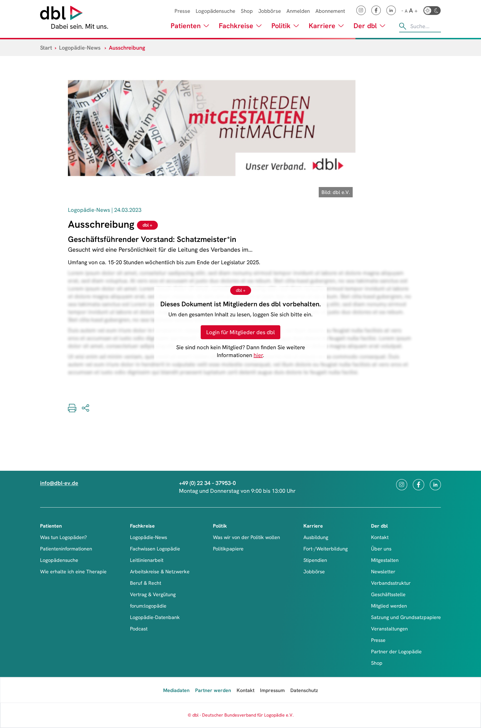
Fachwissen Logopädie (155, 548)
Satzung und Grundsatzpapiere (406, 617)
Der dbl (365, 25)
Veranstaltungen (389, 628)
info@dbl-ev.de (59, 483)
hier (258, 355)
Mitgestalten (385, 560)
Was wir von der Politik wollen (246, 537)
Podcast (139, 628)
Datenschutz (304, 690)
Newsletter (383, 571)
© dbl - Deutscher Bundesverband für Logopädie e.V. (241, 715)
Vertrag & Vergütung (153, 594)
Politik (281, 25)
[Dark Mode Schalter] (432, 10)
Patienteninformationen (66, 548)
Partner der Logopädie (396, 651)
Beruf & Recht (145, 583)
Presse (182, 11)
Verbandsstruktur (391, 583)
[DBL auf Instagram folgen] (361, 10)
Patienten (186, 25)
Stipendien (315, 560)
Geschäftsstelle (388, 594)
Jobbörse (269, 11)
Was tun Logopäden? (63, 537)
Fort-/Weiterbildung (325, 548)
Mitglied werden (389, 606)
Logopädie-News (79, 47)
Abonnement (330, 11)
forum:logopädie (148, 606)
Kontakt (380, 537)
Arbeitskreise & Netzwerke (160, 571)
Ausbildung (315, 537)
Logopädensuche (215, 11)
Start (46, 47)
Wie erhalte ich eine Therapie (73, 571)
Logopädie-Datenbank (155, 617)
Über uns (381, 548)
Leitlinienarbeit (146, 560)
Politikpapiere (228, 548)
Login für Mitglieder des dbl (240, 332)
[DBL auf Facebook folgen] (376, 10)
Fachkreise (236, 25)
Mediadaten (176, 690)
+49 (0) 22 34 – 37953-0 (207, 483)
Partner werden (213, 690)
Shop (247, 11)
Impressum (272, 690)
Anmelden (298, 11)
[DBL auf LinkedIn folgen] (391, 10)
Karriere (322, 25)
